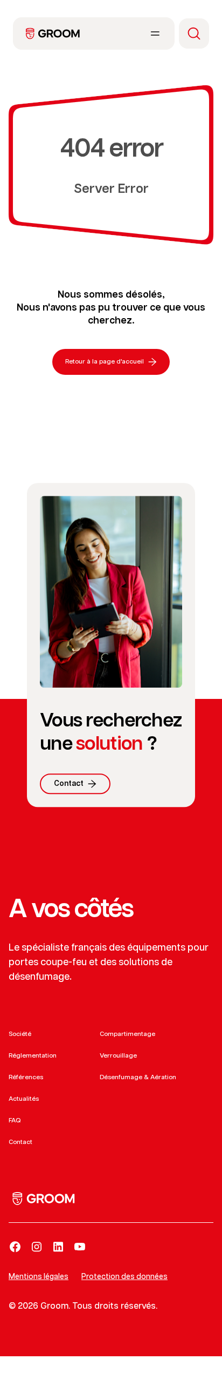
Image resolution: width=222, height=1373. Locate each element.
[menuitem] (53, 33)
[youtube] (79, 1246)
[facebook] (15, 1246)
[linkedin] (58, 1246)
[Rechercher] (194, 33)
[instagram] (36, 1246)
